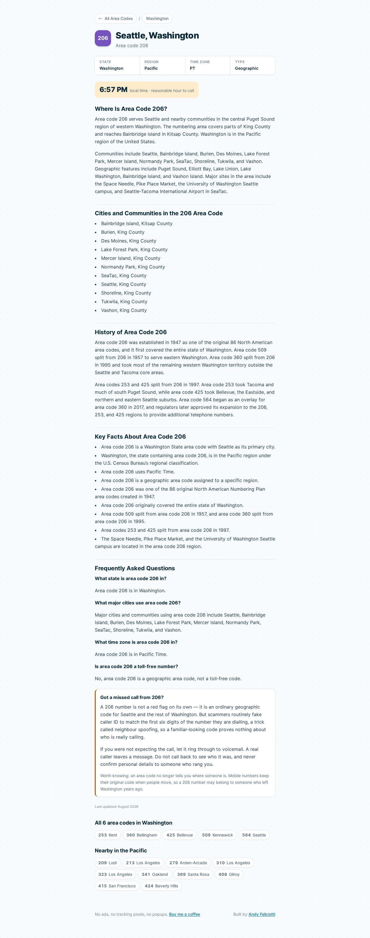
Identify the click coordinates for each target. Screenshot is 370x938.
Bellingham (141, 834)
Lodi (107, 862)
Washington (157, 18)
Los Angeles (143, 862)
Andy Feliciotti (262, 914)
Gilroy (229, 874)
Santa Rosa (193, 874)
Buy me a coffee (184, 914)
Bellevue (179, 834)
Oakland (155, 874)
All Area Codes (119, 18)
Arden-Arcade (188, 862)
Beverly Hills (161, 885)
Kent (107, 834)
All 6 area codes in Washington (133, 823)
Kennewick (217, 834)
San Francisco (117, 885)
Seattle (254, 834)
